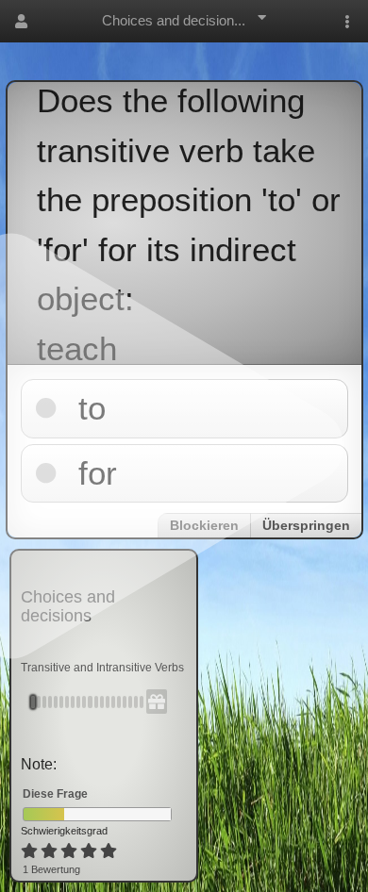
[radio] (29, 851)
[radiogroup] (70, 851)
